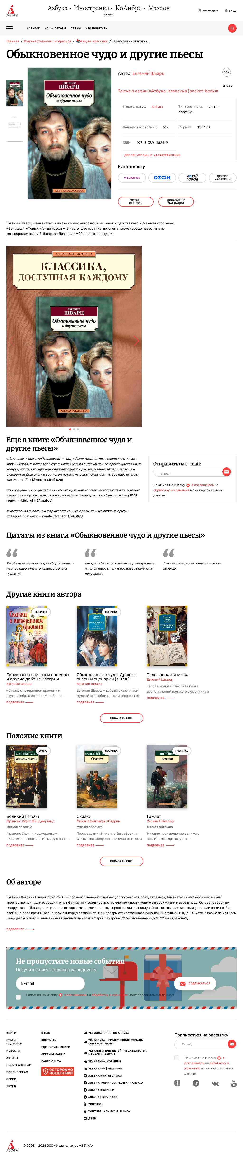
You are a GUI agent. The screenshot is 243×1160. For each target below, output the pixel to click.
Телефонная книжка (167, 675)
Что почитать (96, 28)
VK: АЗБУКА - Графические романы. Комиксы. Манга (116, 1042)
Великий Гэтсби (22, 816)
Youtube (95, 1104)
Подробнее (15, 702)
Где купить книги (55, 1047)
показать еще (121, 718)
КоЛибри (128, 8)
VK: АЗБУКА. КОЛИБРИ (104, 1061)
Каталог (33, 28)
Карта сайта (51, 1061)
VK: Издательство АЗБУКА (108, 1033)
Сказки (84, 816)
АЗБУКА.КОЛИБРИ (101, 1090)
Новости (13, 1050)
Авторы (12, 1057)
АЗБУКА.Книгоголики (105, 1075)
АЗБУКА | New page (102, 1097)
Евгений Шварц (148, 73)
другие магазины (223, 178)
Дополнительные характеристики (152, 155)
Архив (11, 1086)
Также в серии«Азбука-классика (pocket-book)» (168, 91)
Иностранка (91, 8)
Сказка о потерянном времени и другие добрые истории (37, 677)
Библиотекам (17, 1072)
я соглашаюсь (203, 485)
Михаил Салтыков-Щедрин (98, 821)
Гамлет (154, 816)
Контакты (49, 1040)
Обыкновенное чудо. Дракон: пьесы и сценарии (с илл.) (106, 677)
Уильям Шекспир (160, 821)
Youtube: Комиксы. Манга (109, 1111)
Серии (76, 28)
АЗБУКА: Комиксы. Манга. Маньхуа (115, 1082)
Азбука (57, 8)
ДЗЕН (92, 1118)
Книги (108, 14)
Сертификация (53, 1054)
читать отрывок (136, 202)
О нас (45, 1033)
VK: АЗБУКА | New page (105, 1068)
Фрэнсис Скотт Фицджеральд (30, 821)
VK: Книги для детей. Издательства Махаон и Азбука (117, 1052)
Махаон (159, 8)
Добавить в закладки (176, 202)
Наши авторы (55, 28)
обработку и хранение (171, 490)
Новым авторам (19, 1065)
